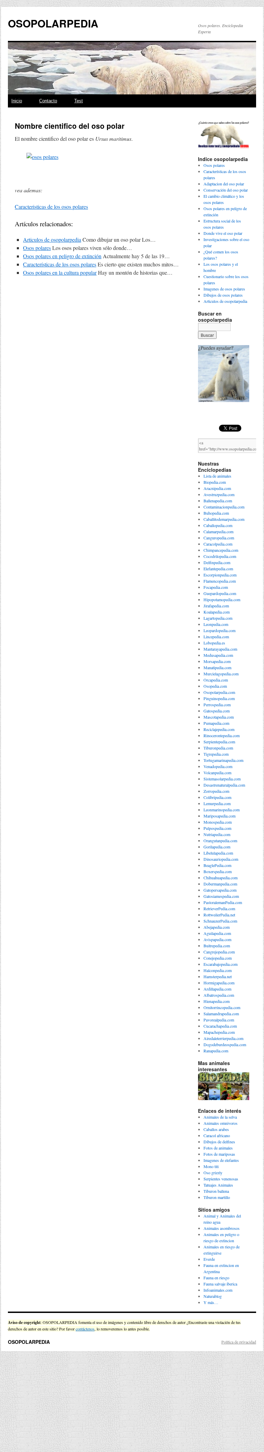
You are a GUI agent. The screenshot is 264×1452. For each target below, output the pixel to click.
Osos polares (37, 247)
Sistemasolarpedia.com (222, 778)
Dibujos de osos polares (223, 295)
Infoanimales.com (218, 1290)
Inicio (16, 100)
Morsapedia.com (217, 661)
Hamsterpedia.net (218, 976)
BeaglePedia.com (217, 865)
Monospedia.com (218, 822)
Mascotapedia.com (219, 717)
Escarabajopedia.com (221, 964)
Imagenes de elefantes (221, 1160)
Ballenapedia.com (218, 500)
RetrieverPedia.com (219, 908)
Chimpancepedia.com (221, 550)
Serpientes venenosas (221, 1178)
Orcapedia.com (216, 680)
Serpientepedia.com (219, 741)
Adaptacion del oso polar (224, 183)
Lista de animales (217, 476)
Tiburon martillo (217, 1197)
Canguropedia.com (219, 537)
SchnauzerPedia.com (220, 921)
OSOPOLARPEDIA (53, 23)
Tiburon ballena (216, 1191)
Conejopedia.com (218, 958)
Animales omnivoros (221, 1123)
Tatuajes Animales (218, 1185)
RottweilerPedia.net (219, 914)
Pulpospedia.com (217, 828)
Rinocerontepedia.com (222, 735)
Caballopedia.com (218, 525)
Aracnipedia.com (217, 488)
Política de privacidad (238, 1342)
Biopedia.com (215, 482)
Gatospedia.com (217, 710)
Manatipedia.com (217, 667)
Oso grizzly (213, 1172)
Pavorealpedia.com (219, 1019)
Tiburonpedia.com (218, 748)
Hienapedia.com (217, 1001)
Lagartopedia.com (218, 618)
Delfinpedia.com (217, 562)
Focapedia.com (216, 587)
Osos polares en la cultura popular (60, 272)
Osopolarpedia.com (219, 692)
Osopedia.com (215, 686)
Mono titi (211, 1166)
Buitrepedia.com (217, 945)
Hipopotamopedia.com (222, 599)
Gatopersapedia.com (220, 890)
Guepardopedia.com (220, 593)
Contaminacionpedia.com (224, 507)
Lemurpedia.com (217, 803)
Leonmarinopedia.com (222, 809)
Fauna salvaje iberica (220, 1284)
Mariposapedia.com (219, 816)
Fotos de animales (218, 1148)
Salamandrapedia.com (221, 1013)
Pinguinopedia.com (219, 698)
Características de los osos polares (59, 264)
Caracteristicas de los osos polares (51, 206)
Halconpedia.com (218, 970)
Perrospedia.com (217, 704)
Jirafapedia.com (216, 605)
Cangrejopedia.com (219, 951)
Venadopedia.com (218, 766)
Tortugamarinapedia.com (223, 760)
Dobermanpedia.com (220, 884)
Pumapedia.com (216, 723)
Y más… (211, 1302)
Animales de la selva (220, 1117)
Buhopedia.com (216, 513)
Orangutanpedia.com (220, 840)
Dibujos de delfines (219, 1141)
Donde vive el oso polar (223, 233)
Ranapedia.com (216, 1050)
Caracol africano (217, 1135)
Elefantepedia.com (218, 568)
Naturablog (213, 1296)
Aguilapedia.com (217, 933)
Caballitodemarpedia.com (224, 519)
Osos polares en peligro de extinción (62, 256)
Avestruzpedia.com (219, 494)
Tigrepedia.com (216, 754)
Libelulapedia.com (218, 853)
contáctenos (85, 1328)
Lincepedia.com (216, 636)
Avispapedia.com (217, 939)
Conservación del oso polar (226, 190)
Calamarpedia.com (218, 531)
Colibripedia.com (217, 797)
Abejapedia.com (217, 927)
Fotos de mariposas (219, 1154)
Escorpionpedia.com (220, 575)
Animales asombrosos (222, 1228)
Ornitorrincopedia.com (222, 1007)
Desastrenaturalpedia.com (224, 785)
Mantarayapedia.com (220, 649)
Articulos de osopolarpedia (52, 239)
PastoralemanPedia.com (223, 902)
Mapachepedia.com (219, 1032)
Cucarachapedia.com (220, 1026)
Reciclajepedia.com (219, 729)
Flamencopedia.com (220, 581)
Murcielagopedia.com (221, 673)
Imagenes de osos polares (224, 288)
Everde (209, 1259)
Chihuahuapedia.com (221, 877)
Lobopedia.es (214, 642)
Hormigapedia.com (219, 982)
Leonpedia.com (216, 624)
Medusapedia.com (218, 655)
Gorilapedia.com (217, 846)
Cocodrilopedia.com (220, 556)
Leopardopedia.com (219, 630)
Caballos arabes (216, 1129)
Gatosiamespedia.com (221, 896)
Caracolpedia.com (218, 544)
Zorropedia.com (216, 791)
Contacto (48, 100)
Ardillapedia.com (217, 989)
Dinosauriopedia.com (221, 859)
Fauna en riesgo (216, 1277)
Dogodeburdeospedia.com (225, 1044)
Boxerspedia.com (218, 871)
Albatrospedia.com (219, 995)
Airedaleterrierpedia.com (223, 1038)
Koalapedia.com (217, 612)
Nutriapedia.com (217, 834)
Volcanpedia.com (217, 772)
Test (78, 100)
